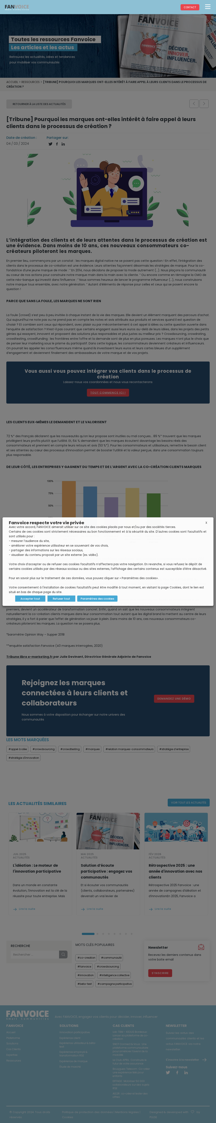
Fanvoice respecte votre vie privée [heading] (46, 522)
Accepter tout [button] (30, 598)
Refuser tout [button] (61, 598)
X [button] (206, 523)
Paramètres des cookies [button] (97, 598)
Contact (190, 7)
